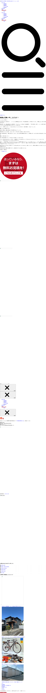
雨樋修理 (5, 7)
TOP (2, 683)
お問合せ (3, 689)
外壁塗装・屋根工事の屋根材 (5, 566)
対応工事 (3, 2)
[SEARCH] (23, 67)
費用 (4, 407)
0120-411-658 (7, 493)
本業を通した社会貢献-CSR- (6, 685)
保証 (2, 9)
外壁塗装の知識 (3, 571)
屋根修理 (5, 5)
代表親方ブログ (2, 115)
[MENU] (23, 113)
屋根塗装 (5, 4)
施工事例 (3, 8)
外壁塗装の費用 (3, 569)
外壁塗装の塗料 (3, 565)
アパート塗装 (6, 6)
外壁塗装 (5, 3)
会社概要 (3, 684)
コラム (3, 688)
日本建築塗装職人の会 (20, 420)
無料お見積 (2, 572)
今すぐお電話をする (3, 692)
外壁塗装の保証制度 (4, 568)
